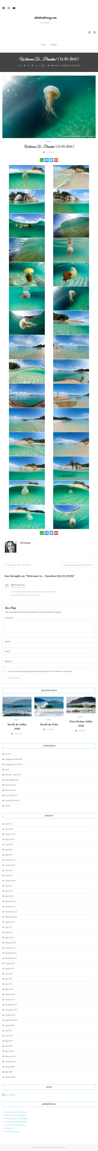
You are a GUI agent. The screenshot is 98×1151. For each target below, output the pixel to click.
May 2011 (8, 979)
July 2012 (8, 927)
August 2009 (10, 1067)
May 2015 (8, 855)
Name (8, 641)
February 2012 (10, 943)
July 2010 (8, 1031)
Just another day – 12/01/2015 (19, 565)
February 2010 (10, 1056)
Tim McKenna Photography (16, 1122)
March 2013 (9, 896)
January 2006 (10, 1077)
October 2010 (10, 1015)
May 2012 (8, 932)
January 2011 (10, 1000)
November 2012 (11, 912)
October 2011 (10, 963)
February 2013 (10, 901)
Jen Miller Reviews (12, 1131)
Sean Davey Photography (15, 1125)
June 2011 (9, 974)
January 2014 (10, 881)
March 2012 (9, 938)
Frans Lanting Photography (15, 1112)
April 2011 (9, 984)
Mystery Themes (59, 1147)
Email (7, 651)
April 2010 (9, 1046)
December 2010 (11, 1005)
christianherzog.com (45, 17)
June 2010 (9, 1036)
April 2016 (9, 850)
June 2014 (9, 870)
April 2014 (9, 876)
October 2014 (10, 865)
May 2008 (8, 1072)
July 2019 (8, 824)
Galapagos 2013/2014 (13, 764)
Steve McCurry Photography (16, 1118)
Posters (53, 45)
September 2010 (11, 1020)
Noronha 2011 (10, 785)
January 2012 (10, 948)
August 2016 (10, 839)
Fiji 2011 (8, 754)
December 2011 (11, 953)
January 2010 (10, 1062)
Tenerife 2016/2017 (12, 801)
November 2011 (11, 958)
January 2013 (10, 907)
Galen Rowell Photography (15, 1115)
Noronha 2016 (10, 790)
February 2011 (10, 994)
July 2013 (8, 886)
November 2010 (11, 1010)
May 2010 (8, 1041)
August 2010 (10, 1025)
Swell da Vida (49, 724)
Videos (7, 806)
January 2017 (10, 834)
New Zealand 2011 (12, 780)
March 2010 (9, 1051)
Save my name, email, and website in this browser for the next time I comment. (40, 671)
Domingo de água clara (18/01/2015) (77, 565)
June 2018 (9, 829)
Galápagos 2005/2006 (13, 759)
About (43, 45)
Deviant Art (9, 1128)
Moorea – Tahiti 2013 (13, 775)
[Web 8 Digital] (8, 1095)
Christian (25, 542)
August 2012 (10, 922)
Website (8, 661)
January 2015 (10, 860)
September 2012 (11, 917)
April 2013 (9, 891)
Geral (48, 141)
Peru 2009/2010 (11, 795)
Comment (9, 618)
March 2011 (9, 989)
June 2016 (9, 845)
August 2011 (10, 969)
